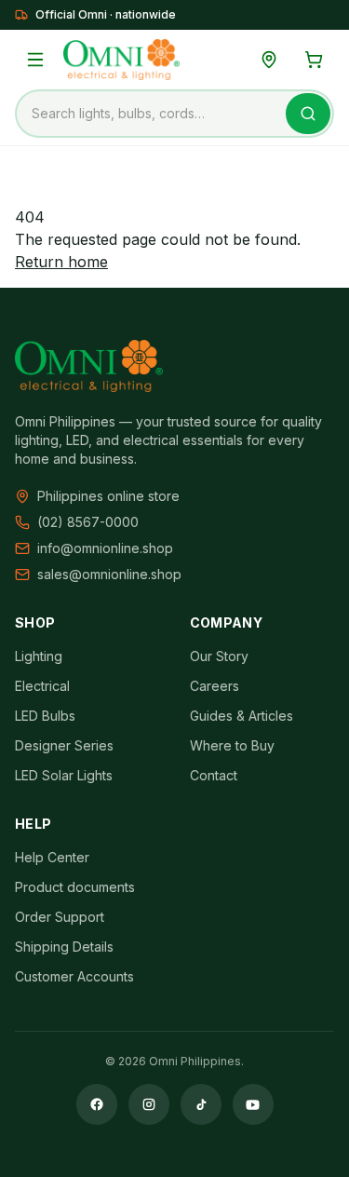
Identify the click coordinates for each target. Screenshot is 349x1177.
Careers (214, 686)
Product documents (75, 887)
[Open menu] (35, 59)
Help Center (52, 857)
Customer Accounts (74, 976)
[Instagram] (148, 1104)
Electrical (42, 686)
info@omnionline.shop (105, 548)
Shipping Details (64, 946)
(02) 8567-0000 (88, 522)
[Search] (308, 113)
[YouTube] (253, 1104)
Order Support (59, 917)
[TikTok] (201, 1104)
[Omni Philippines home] (121, 59)
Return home (61, 261)
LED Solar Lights (64, 775)
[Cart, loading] (313, 59)
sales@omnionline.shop (109, 574)
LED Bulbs (45, 716)
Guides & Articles (241, 716)
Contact (213, 775)
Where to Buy (232, 745)
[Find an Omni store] (268, 59)
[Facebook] (96, 1104)
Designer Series (64, 745)
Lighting (38, 656)
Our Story (219, 656)
